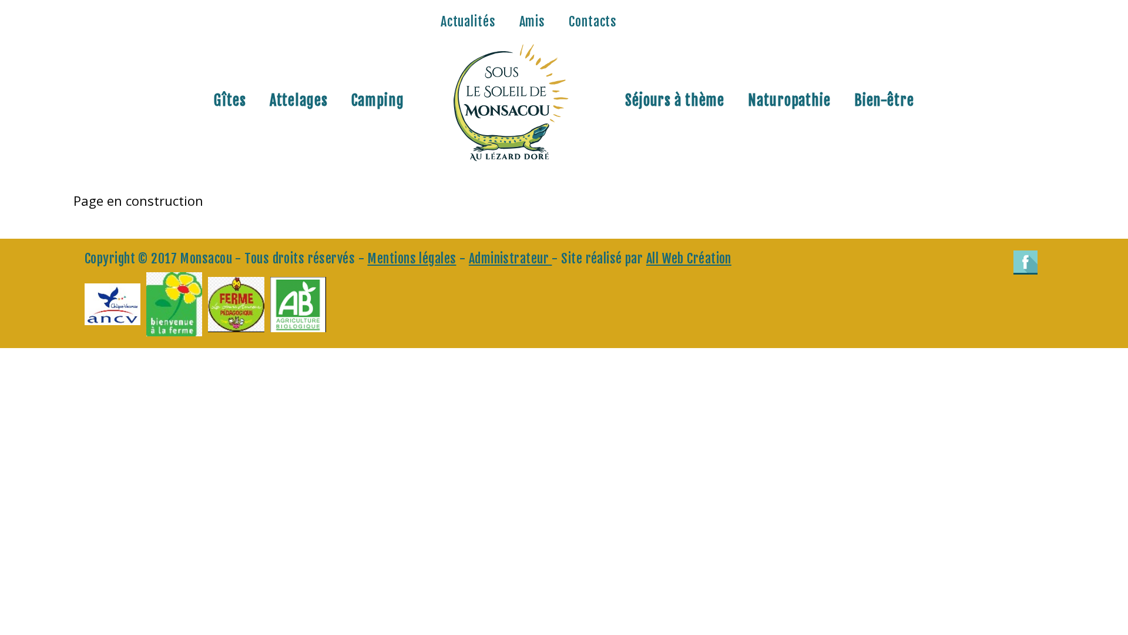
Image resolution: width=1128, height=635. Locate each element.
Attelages (299, 100)
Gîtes (230, 100)
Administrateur (510, 258)
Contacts (593, 21)
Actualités (468, 21)
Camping (377, 100)
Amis (532, 21)
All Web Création (688, 258)
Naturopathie (789, 100)
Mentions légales (411, 258)
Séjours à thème (674, 100)
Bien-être (884, 100)
